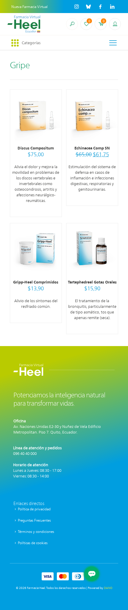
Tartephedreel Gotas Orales (92, 281)
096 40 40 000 (25, 453)
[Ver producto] (55, 105)
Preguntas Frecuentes (34, 520)
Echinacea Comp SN (92, 147)
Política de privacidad (34, 509)
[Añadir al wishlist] (55, 113)
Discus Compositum (36, 147)
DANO (108, 588)
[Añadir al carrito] (55, 96)
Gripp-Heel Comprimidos (35, 281)
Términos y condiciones (35, 531)
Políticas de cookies (32, 542)
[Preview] (55, 122)
